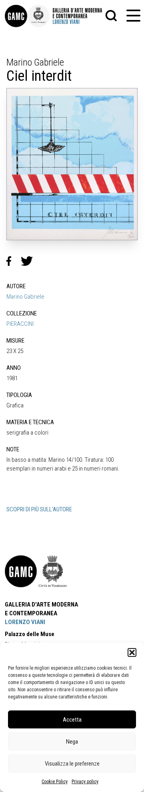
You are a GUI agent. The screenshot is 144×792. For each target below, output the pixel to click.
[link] (16, 16)
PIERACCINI (20, 323)
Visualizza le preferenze (72, 763)
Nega (72, 741)
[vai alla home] (21, 571)
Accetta (72, 719)
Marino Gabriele (25, 296)
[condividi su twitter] (30, 261)
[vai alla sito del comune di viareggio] (53, 571)
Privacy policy (85, 781)
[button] (132, 652)
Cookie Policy (55, 781)
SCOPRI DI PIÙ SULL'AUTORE (39, 509)
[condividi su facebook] (13, 261)
